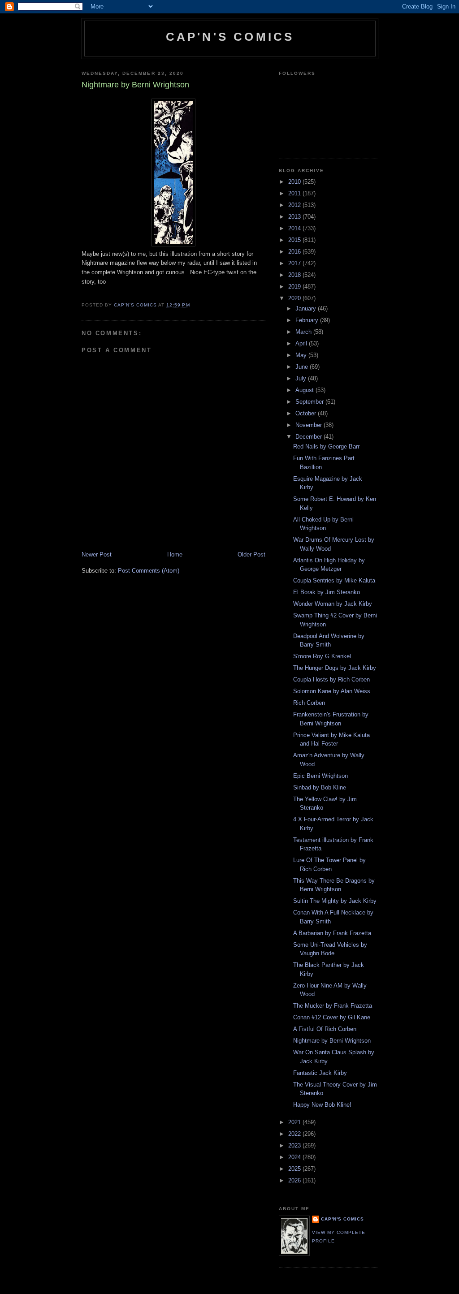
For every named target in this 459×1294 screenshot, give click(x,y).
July (301, 378)
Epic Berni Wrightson (320, 775)
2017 (295, 263)
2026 (295, 1180)
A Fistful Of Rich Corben (324, 1029)
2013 (295, 216)
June (302, 366)
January (306, 308)
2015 (295, 240)
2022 (295, 1133)
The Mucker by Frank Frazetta (332, 1005)
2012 (295, 205)
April (302, 343)
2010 (295, 181)
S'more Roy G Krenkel (322, 656)
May (301, 355)
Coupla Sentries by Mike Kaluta (334, 580)
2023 (295, 1145)
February (307, 320)
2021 (295, 1122)
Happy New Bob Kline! (322, 1104)
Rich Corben (309, 702)
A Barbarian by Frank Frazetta (332, 933)
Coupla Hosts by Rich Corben (331, 679)
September (310, 401)
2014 (295, 228)
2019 (295, 286)
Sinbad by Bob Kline (319, 787)
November (309, 425)
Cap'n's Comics (230, 36)
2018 (295, 275)
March (304, 331)
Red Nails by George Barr (326, 446)
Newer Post (97, 554)
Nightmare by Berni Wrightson (332, 1040)
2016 (295, 251)
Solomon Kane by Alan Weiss (331, 691)
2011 (295, 193)
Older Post (251, 554)
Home (174, 554)
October (306, 413)
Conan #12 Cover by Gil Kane (331, 1017)
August (305, 390)
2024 (295, 1157)
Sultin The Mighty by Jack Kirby (335, 900)
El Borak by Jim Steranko (326, 592)
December (309, 436)
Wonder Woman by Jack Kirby (332, 603)
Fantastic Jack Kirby (320, 1073)
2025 (295, 1168)
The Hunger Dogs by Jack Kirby (334, 667)
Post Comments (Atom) (148, 570)
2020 (295, 298)
